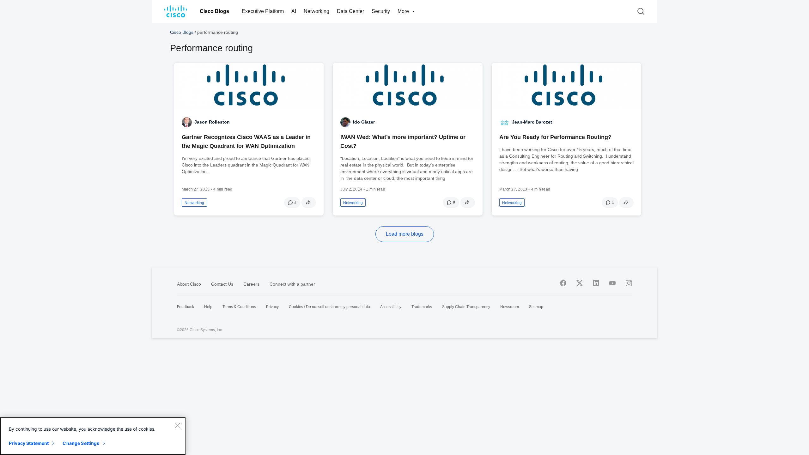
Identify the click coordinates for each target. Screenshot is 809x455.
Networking (316, 11)
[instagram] (629, 283)
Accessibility (390, 307)
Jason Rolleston (212, 121)
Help (208, 307)
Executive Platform (263, 11)
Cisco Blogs (214, 11)
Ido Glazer (364, 121)
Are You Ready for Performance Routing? (555, 137)
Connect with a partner (292, 284)
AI (293, 11)
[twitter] (579, 283)
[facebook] (563, 283)
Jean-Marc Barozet (532, 121)
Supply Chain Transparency (466, 307)
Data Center (350, 11)
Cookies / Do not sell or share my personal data (329, 307)
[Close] (177, 425)
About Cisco (189, 284)
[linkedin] (596, 283)
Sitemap (536, 307)
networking (194, 203)
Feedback (185, 307)
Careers (251, 284)
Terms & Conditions (239, 307)
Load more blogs (404, 234)
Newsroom (509, 307)
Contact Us (222, 284)
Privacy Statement (29, 443)
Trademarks (421, 307)
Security (381, 11)
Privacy (272, 307)
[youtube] (612, 283)
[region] (93, 436)
